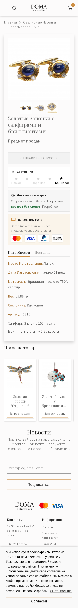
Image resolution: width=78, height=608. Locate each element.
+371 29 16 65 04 (17, 544)
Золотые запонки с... (25, 27)
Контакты (48, 527)
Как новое (35, 305)
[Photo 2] (39, 108)
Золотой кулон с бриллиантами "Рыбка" (55, 401)
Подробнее (55, 201)
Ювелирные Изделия (39, 22)
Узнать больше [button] (61, 591)
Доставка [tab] (42, 252)
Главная (10, 22)
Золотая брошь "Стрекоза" (20, 401)
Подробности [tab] (19, 252)
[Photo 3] (52, 108)
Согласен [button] (39, 601)
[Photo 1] (26, 108)
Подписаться (39, 484)
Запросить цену (20, 413)
